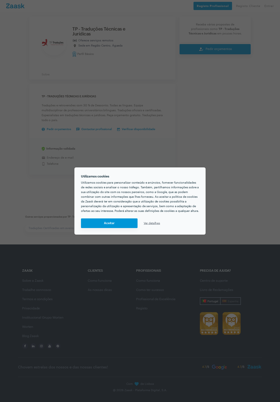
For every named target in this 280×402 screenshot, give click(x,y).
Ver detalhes (152, 223)
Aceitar (109, 223)
